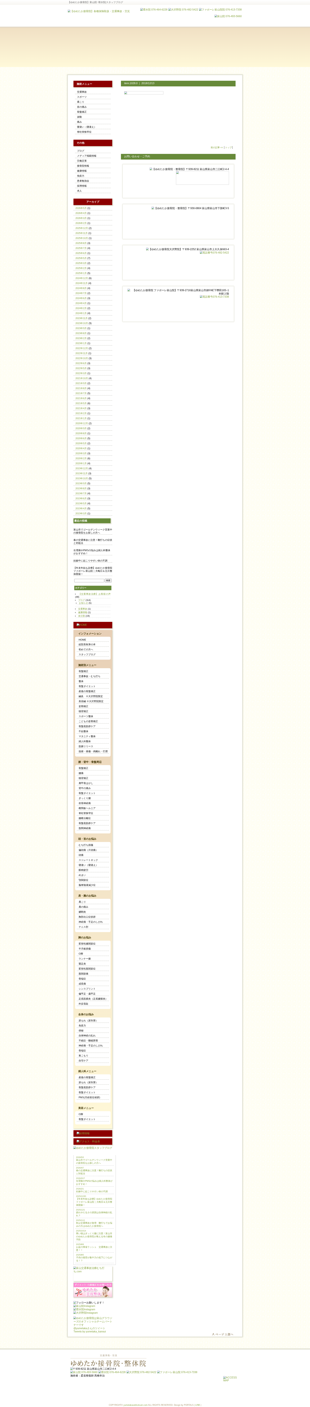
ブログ (80, 150)
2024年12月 (81, 278)
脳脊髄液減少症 (87, 885)
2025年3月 (81, 263)
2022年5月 (81, 368)
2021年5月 (81, 403)
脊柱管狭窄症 (84, 131)
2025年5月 (81, 258)
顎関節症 (83, 880)
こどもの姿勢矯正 (88, 721)
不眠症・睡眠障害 (88, 1040)
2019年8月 (81, 488)
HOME (82, 639)
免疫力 (80, 175)
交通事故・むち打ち (89, 676)
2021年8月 (81, 388)
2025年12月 (81, 228)
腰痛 (81, 773)
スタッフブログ (87, 654)
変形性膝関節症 (87, 943)
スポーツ (82, 96)
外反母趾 (83, 1003)
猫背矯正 (83, 711)
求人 (79, 190)
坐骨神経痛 (85, 803)
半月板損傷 (85, 948)
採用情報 (82, 185)
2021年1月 (81, 418)
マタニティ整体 (87, 736)
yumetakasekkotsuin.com (136, 1405)
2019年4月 (81, 508)
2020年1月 (81, 463)
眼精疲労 (83, 870)
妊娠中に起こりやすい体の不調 (90, 560)
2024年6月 (81, 298)
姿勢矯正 (83, 706)
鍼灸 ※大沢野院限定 (91, 696)
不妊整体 (83, 731)
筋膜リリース (86, 746)
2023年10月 (81, 323)
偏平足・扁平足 (87, 993)
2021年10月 (81, 378)
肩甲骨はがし (86, 783)
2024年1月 (81, 313)
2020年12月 (81, 423)
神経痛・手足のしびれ (91, 921)
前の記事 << (217, 147)
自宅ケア (83, 1060)
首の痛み (82, 106)
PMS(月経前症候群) (89, 1097)
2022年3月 (81, 373)
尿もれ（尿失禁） (88, 1020)
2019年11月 (81, 473)
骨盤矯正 (82, 111)
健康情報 (82, 170)
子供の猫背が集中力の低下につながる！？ (94, 1258)
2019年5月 (81, 503)
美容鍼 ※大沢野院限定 (91, 701)
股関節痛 (83, 973)
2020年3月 (81, 453)
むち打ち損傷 (86, 845)
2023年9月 (81, 328)
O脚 (81, 953)
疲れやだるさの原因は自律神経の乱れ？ (94, 1213)
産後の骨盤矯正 (87, 691)
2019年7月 (81, 493)
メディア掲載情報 (86, 155)
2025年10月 (81, 238)
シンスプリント (87, 988)
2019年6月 (81, 498)
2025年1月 (81, 273)
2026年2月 (81, 223)
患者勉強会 (83, 180)
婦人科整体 (85, 741)
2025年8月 (81, 243)
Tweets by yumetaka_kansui (89, 1331)
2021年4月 (81, 408)
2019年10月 (81, 478)
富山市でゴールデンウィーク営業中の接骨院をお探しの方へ (92, 531)
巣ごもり (83, 1055)
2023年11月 (81, 318)
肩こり (80, 101)
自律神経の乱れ (87, 1035)
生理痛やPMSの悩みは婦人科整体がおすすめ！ (91, 552)
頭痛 (81, 855)
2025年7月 (81, 248)
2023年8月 (81, 333)
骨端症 (82, 978)
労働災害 (82, 160)
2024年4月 (81, 303)
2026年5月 (81, 208)
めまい (82, 875)
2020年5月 (81, 443)
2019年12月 (81, 468)
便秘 (81, 1030)
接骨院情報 (83, 165)
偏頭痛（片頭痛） (88, 850)
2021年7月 (81, 393)
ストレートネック (88, 860)
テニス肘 (83, 926)
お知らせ (83, 603)
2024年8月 (81, 288)
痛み (79, 121)
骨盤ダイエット (87, 686)
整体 (81, 681)
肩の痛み (83, 906)
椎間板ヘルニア (87, 808)
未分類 (81, 616)
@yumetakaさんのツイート (89, 1328)
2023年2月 (81, 338)
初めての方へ (86, 649)
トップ (228, 147)
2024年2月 (81, 308)
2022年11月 (81, 353)
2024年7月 (81, 293)
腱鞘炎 (82, 911)
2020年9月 (81, 428)
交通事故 (82, 91)
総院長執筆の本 (87, 644)
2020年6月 (81, 438)
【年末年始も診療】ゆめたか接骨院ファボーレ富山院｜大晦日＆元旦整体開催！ (92, 570)
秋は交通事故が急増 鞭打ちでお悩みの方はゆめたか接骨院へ (94, 1223)
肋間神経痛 (85, 828)
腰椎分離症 (85, 818)
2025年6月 (81, 253)
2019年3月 (81, 513)
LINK (197, 1405)
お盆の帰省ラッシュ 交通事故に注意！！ (94, 1247)
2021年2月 (81, 413)
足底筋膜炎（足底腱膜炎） (93, 998)
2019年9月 (81, 483)
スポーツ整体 (86, 716)
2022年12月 (81, 348)
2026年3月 (81, 218)
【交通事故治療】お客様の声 (95, 594)
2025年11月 (81, 233)
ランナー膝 (85, 958)
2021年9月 (81, 383)
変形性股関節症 (87, 968)
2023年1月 (81, 343)
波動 (79, 116)
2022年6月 (81, 363)
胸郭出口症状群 (87, 916)
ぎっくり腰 (85, 798)
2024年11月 (81, 283)
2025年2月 (81, 268)
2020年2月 (81, 458)
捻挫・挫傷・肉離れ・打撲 (93, 751)
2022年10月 (81, 358)
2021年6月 (81, 398)
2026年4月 (81, 213)
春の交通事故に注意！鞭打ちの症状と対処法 (92, 541)
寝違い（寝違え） (86, 126)
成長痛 (82, 983)
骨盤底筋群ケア (87, 726)
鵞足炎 (82, 963)
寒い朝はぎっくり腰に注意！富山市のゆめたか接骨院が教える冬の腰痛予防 (94, 1235)
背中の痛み (85, 788)
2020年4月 (81, 448)
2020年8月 (81, 433)
